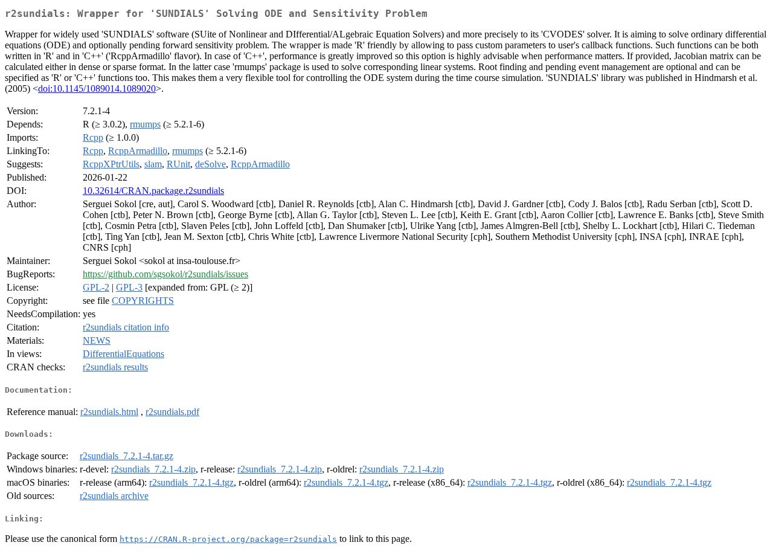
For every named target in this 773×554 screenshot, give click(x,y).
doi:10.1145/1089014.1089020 (97, 88)
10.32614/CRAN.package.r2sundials (153, 190)
